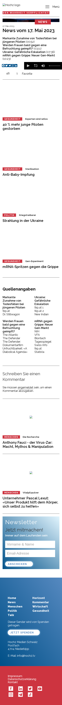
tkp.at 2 (39, 311)
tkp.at (6, 311)
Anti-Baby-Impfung (19, 174)
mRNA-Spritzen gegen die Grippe (31, 267)
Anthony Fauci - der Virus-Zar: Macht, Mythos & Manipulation (28, 444)
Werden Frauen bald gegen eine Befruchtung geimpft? (24, 47)
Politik (9, 215)
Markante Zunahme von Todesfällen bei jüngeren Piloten (30, 40)
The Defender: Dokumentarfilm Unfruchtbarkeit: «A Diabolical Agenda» (15, 347)
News (12, 602)
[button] (28, 66)
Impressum (15, 676)
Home (12, 598)
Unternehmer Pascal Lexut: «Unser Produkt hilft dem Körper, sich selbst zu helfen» (30, 502)
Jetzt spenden (22, 632)
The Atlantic (10, 334)
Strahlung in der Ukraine (23, 221)
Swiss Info (40, 345)
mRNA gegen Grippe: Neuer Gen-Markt (29, 57)
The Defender (11, 338)
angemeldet (25, 387)
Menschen (11, 437)
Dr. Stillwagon (11, 314)
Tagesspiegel (42, 341)
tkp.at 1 (39, 307)
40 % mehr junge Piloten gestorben (23, 126)
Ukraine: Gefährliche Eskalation (29, 52)
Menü (55, 6)
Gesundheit (12, 119)
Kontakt (13, 682)
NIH (36, 331)
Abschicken (17, 564)
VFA (37, 334)
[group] (43, 66)
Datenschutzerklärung (22, 679)
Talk (11, 615)
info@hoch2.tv (26, 655)
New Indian (41, 314)
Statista (39, 352)
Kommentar (40, 602)
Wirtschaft (40, 606)
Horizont (38, 598)
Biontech (40, 338)
